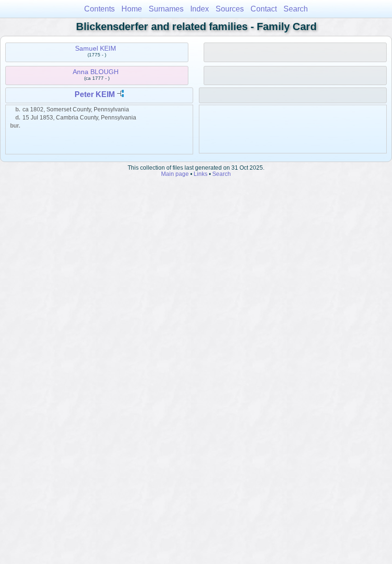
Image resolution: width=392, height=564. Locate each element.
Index (199, 9)
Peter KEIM (95, 94)
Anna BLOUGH (96, 72)
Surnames (166, 9)
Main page (175, 174)
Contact (263, 9)
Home (131, 9)
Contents (99, 9)
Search (295, 9)
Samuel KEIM (95, 48)
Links (200, 174)
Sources (230, 9)
